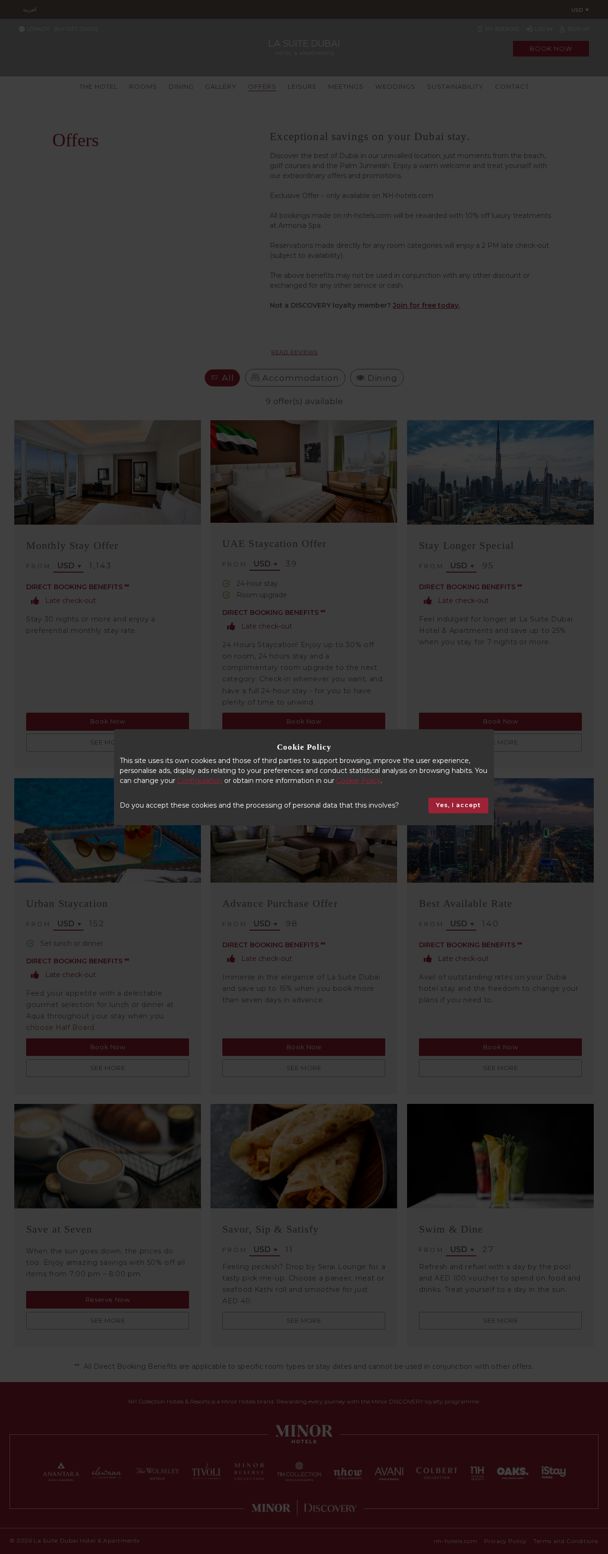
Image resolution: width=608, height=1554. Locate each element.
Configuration (199, 780)
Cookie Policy (358, 780)
